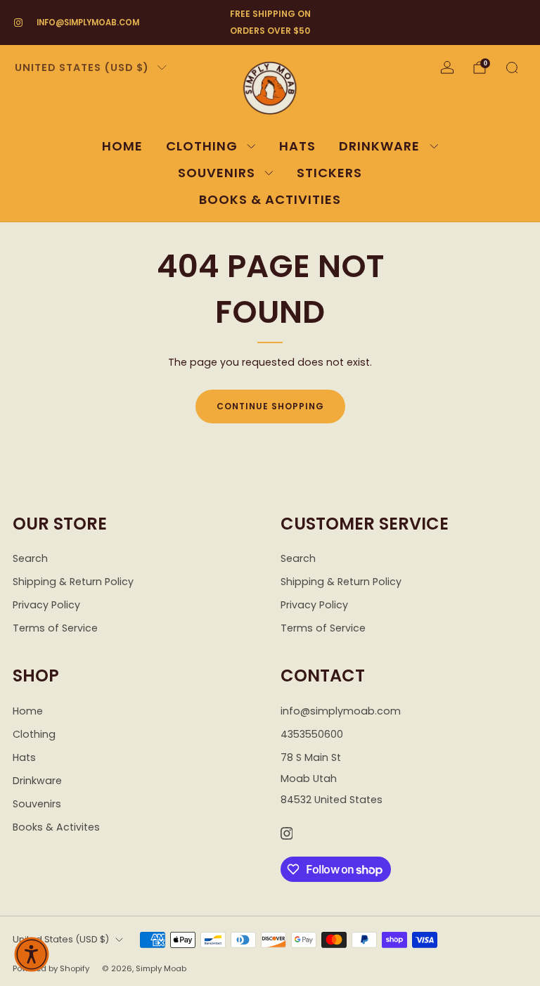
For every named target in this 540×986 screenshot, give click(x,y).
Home (122, 146)
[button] (31, 954)
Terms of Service (55, 628)
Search (30, 558)
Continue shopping (270, 406)
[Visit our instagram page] (18, 22)
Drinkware (379, 146)
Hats (297, 146)
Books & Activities (270, 199)
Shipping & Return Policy (73, 582)
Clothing (202, 146)
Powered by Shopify (51, 968)
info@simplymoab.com (88, 22)
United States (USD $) (82, 67)
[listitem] (270, 22)
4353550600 (312, 734)
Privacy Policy (46, 605)
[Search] (512, 67)
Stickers (329, 172)
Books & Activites (56, 827)
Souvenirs (216, 172)
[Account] (447, 67)
